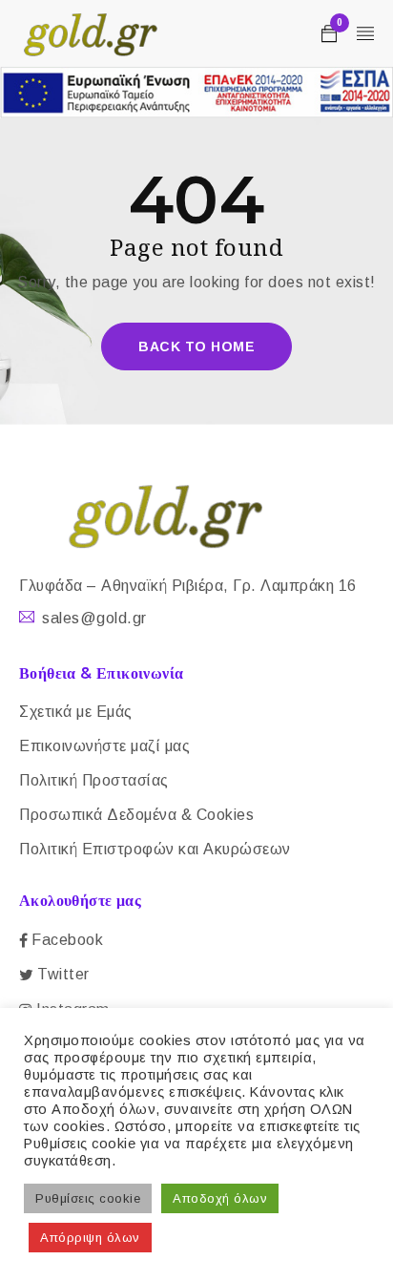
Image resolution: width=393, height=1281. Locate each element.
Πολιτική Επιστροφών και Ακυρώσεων (155, 849)
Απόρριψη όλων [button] (90, 1237)
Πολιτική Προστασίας (94, 780)
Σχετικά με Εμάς (76, 712)
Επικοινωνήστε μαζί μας (104, 746)
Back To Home (196, 346)
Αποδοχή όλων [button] (220, 1198)
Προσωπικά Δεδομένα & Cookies (136, 815)
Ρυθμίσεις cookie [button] (87, 1198)
